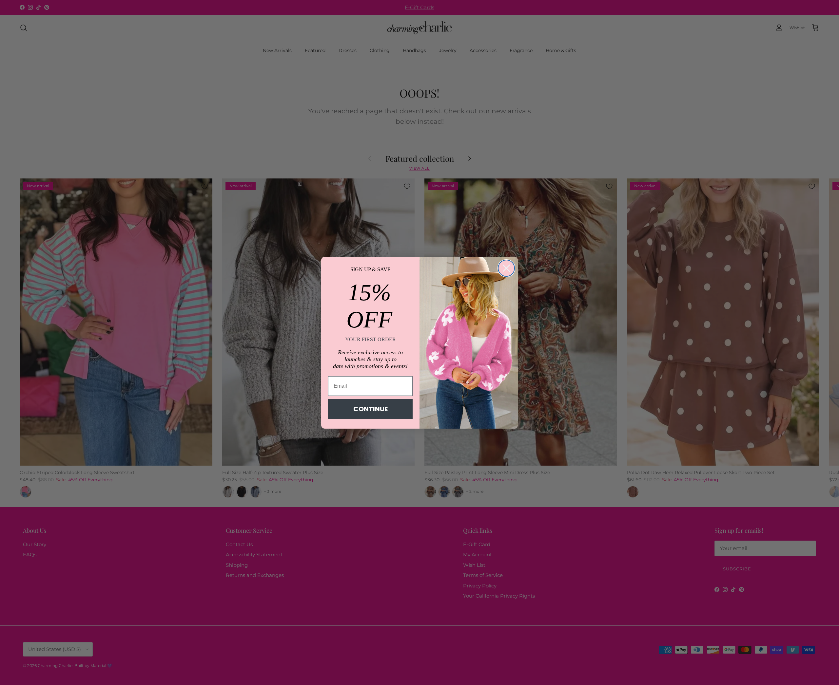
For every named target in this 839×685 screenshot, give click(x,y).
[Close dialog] (506, 268)
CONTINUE (370, 409)
